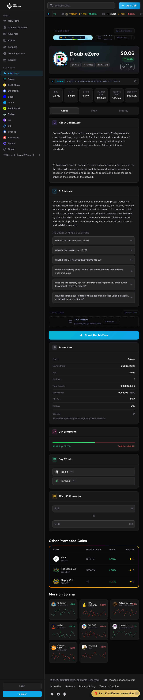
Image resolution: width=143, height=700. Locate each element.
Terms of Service (109, 686)
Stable (11, 114)
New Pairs (13, 20)
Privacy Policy (87, 686)
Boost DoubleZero (96, 335)
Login (22, 685)
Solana (11, 79)
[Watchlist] (124, 67)
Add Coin (131, 5)
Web (77, 65)
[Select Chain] (48, 14)
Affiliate (12, 60)
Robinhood (14, 108)
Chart (94, 110)
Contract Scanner (17, 27)
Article (11, 40)
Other (11, 149)
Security (123, 110)
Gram (11, 102)
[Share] (131, 67)
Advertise (13, 33)
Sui (9, 125)
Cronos (12, 131)
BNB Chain (14, 85)
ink (9, 120)
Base (10, 96)
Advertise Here (125, 31)
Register (22, 694)
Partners (12, 46)
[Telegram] (58, 694)
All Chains (13, 73)
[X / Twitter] (52, 694)
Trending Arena (16, 53)
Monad (12, 143)
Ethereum (13, 90)
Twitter (89, 65)
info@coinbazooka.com (121, 679)
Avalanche (13, 137)
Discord (104, 65)
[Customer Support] (64, 694)
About (64, 110)
